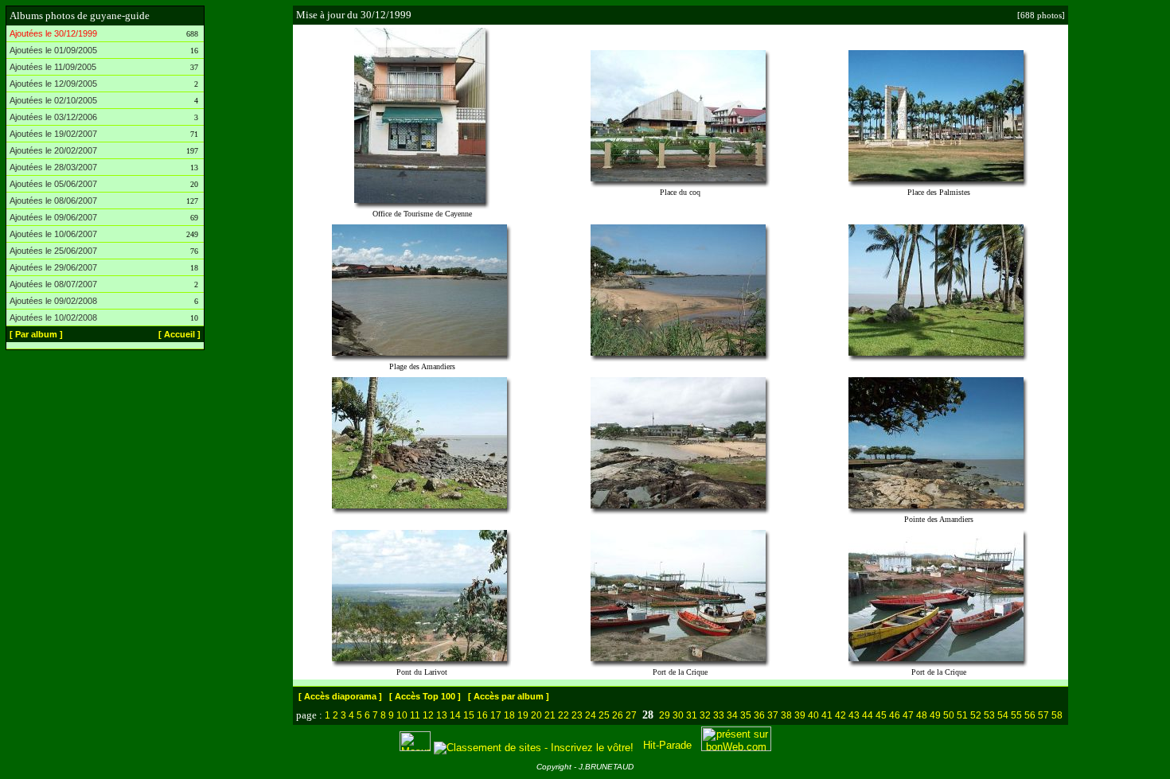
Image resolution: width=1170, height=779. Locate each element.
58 (1057, 715)
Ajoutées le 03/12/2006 (53, 117)
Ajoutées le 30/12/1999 (53, 33)
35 (745, 715)
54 (1002, 715)
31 (691, 715)
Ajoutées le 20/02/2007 (53, 150)
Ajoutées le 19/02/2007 (53, 133)
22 (563, 715)
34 (732, 715)
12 (428, 715)
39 (799, 715)
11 (415, 715)
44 (867, 715)
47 (908, 715)
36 (759, 715)
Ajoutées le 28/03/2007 (53, 167)
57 (1043, 715)
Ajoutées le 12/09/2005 (53, 83)
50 (948, 715)
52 (975, 715)
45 (881, 715)
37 (772, 715)
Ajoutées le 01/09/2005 (53, 50)
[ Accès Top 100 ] (425, 696)
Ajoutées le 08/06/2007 (53, 200)
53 (989, 715)
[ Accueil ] (179, 334)
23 (577, 715)
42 (840, 715)
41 (827, 715)
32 (705, 715)
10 (402, 715)
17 (495, 715)
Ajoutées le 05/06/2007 (53, 184)
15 (468, 715)
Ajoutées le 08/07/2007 (53, 284)
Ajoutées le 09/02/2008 (53, 301)
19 (522, 715)
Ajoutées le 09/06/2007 (53, 217)
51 (962, 715)
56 (1029, 715)
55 (1016, 715)
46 (894, 715)
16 (482, 715)
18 (509, 715)
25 (604, 715)
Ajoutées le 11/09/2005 (53, 67)
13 (441, 715)
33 (718, 715)
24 (590, 715)
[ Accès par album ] (508, 696)
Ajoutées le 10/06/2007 (53, 234)
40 (813, 715)
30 (678, 715)
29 (664, 715)
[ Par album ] (36, 334)
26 (617, 715)
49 (935, 715)
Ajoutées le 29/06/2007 (53, 267)
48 (921, 715)
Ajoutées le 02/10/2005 (53, 100)
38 (786, 715)
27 (631, 715)
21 (550, 715)
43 (854, 715)
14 (455, 715)
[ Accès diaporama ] (340, 696)
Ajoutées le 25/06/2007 (53, 250)
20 (536, 715)
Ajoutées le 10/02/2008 (53, 317)
